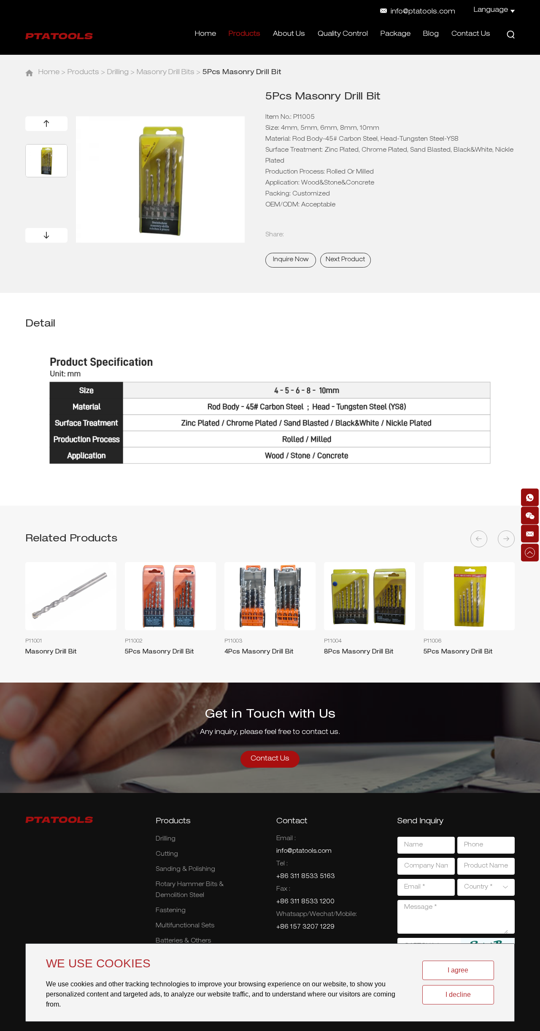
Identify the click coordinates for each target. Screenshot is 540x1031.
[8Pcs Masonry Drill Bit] (369, 596)
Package (395, 34)
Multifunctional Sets (185, 926)
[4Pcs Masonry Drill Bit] (270, 596)
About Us (289, 34)
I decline (458, 994)
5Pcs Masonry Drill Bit (159, 652)
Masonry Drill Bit (51, 652)
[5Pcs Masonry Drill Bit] (170, 596)
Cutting (167, 854)
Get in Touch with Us (270, 715)
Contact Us (470, 34)
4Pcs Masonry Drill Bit (259, 652)
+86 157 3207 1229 (305, 927)
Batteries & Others (183, 941)
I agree (458, 970)
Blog (431, 34)
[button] (46, 123)
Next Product (345, 260)
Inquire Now (290, 260)
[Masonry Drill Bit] (70, 596)
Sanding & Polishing (185, 870)
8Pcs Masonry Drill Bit (359, 652)
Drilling (118, 73)
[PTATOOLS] (59, 36)
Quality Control (343, 34)
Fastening (171, 911)
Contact (292, 821)
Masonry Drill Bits (165, 73)
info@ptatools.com (423, 12)
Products (244, 34)
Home (205, 34)
